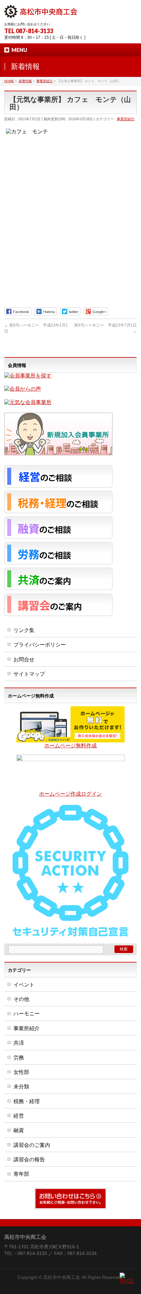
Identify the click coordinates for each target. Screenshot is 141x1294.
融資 (18, 1130)
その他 (21, 999)
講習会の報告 (29, 1159)
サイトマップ (29, 674)
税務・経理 (26, 1101)
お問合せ (23, 659)
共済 (18, 1043)
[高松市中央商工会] (40, 10)
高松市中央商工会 (61, 1277)
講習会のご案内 (31, 1145)
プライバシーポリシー (39, 644)
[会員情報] (27, 375)
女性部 (21, 1072)
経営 (18, 1116)
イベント (23, 985)
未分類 (21, 1086)
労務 (18, 1057)
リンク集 (23, 630)
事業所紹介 (126, 119)
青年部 (21, 1174)
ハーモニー (26, 1013)
